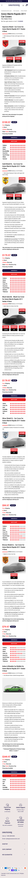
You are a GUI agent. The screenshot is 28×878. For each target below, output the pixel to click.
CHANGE (20, 21)
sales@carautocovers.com (13, 838)
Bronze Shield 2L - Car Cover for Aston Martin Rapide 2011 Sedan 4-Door (13, 547)
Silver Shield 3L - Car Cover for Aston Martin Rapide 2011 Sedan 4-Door (13, 420)
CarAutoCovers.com (6, 10)
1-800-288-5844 (10, 836)
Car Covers (16, 10)
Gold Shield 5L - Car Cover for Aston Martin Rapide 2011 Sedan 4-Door (13, 166)
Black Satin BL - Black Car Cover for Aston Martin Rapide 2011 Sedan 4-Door (13, 299)
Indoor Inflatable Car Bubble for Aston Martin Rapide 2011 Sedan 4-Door (13, 668)
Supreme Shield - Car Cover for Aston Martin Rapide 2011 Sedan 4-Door (13, 29)
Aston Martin (24, 10)
